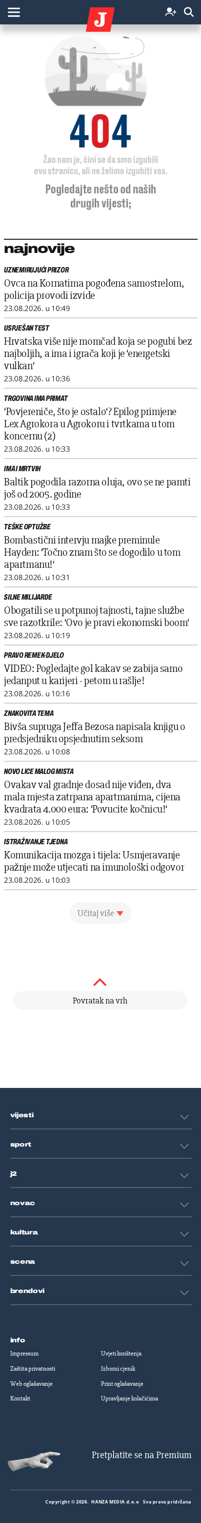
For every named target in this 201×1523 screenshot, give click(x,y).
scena (23, 1261)
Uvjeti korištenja (121, 1353)
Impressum (24, 1353)
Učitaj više (96, 913)
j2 (13, 1173)
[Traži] (188, 12)
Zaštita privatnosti (32, 1369)
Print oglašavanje (122, 1384)
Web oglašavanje (31, 1384)
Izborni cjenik (118, 1369)
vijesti (22, 1115)
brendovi (27, 1291)
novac (23, 1203)
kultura (24, 1232)
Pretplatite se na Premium (142, 1455)
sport (21, 1144)
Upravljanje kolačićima (129, 1398)
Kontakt (20, 1398)
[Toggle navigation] (13, 12)
